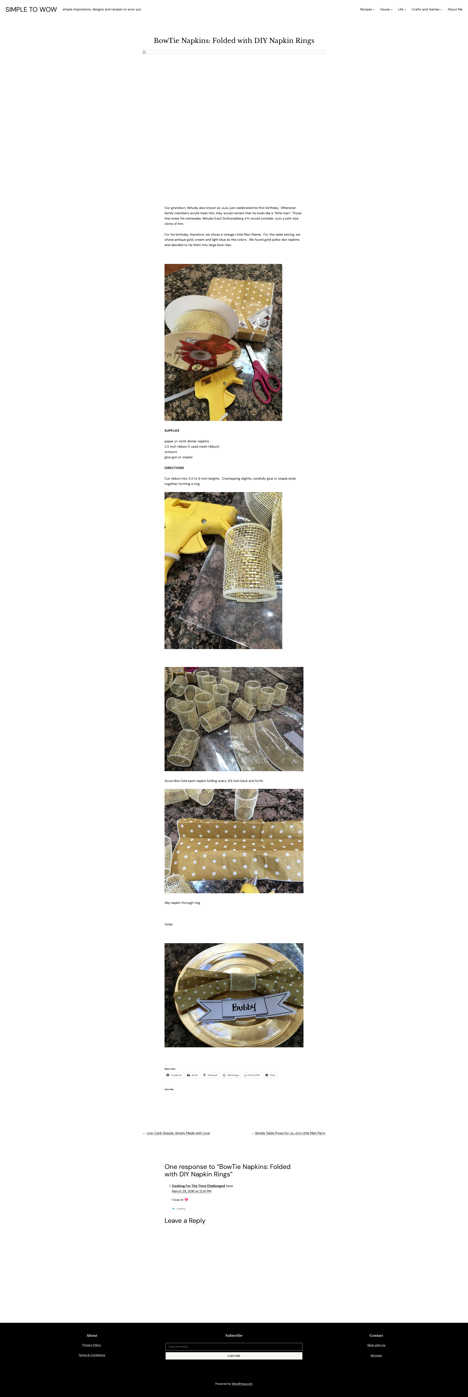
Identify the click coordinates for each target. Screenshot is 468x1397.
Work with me (376, 1345)
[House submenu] (392, 9)
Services (376, 1355)
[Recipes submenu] (374, 9)
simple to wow (31, 9)
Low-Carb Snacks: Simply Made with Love (178, 1133)
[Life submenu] (405, 9)
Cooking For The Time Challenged (198, 1186)
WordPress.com (242, 1384)
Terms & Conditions (92, 1355)
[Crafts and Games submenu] (441, 9)
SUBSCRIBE (234, 1356)
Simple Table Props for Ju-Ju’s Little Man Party (290, 1133)
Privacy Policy (91, 1345)
